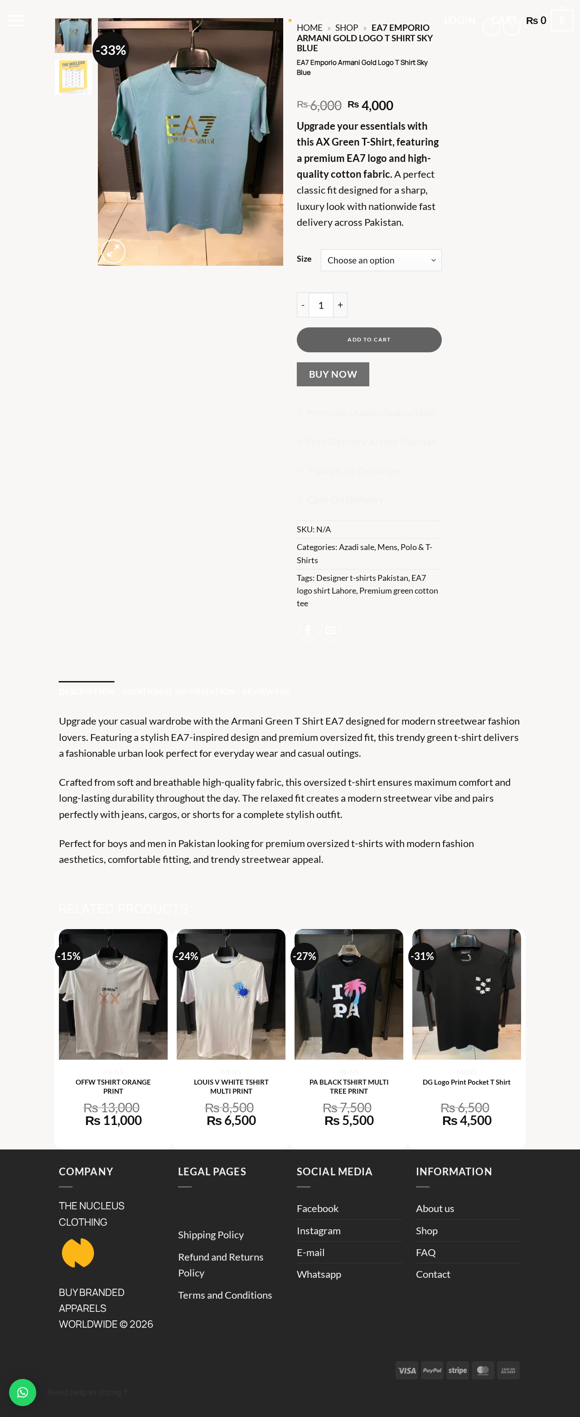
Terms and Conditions (225, 1295)
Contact (433, 1274)
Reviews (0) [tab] (266, 691)
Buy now (333, 374)
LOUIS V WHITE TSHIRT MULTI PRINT (231, 1086)
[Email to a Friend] (330, 630)
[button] (16, 20)
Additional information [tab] (178, 691)
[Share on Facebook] (308, 630)
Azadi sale (356, 547)
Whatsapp (319, 1274)
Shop (427, 1230)
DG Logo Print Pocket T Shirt (467, 1082)
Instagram (319, 1230)
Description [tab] (87, 691)
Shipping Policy (211, 1234)
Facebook (318, 1208)
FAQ (426, 1252)
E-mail (311, 1252)
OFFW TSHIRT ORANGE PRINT (113, 1086)
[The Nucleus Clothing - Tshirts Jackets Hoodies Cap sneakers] (290, 20)
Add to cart (369, 339)
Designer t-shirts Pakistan (362, 578)
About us (435, 1208)
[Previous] (113, 141)
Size (304, 258)
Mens (387, 547)
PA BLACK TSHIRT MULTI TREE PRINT (349, 1086)
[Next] (268, 141)
